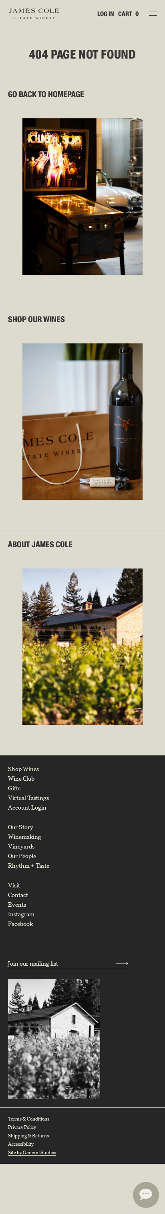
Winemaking (24, 836)
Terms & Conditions (28, 1119)
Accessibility (21, 1144)
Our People (22, 856)
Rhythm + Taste (28, 865)
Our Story (20, 827)
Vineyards (21, 846)
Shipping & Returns (28, 1136)
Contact (18, 895)
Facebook (20, 924)
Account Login (27, 807)
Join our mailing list (33, 963)
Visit (14, 885)
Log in (105, 14)
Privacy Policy (22, 1127)
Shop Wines (23, 769)
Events (17, 904)
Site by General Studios (32, 1152)
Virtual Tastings (28, 798)
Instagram (21, 914)
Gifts (14, 788)
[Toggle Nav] (153, 14)
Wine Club (21, 778)
